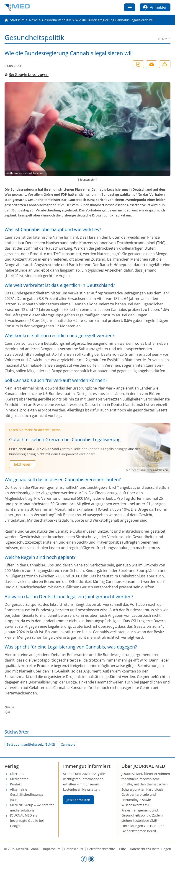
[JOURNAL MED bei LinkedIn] (91, 859)
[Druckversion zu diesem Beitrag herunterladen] (138, 64)
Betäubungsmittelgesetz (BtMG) (31, 744)
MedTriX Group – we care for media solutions (32, 807)
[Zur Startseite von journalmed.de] (17, 7)
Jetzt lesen (22, 464)
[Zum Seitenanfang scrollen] (166, 861)
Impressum (51, 849)
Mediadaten (19, 779)
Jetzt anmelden (78, 800)
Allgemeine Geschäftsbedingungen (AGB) (28, 794)
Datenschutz (73, 849)
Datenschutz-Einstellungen (150, 849)
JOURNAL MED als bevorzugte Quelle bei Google (27, 820)
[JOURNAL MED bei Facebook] (84, 859)
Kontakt (16, 784)
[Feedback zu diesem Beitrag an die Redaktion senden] (164, 64)
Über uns (17, 773)
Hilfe (122, 849)
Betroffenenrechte (101, 849)
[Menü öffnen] (129, 7)
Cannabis (68, 744)
